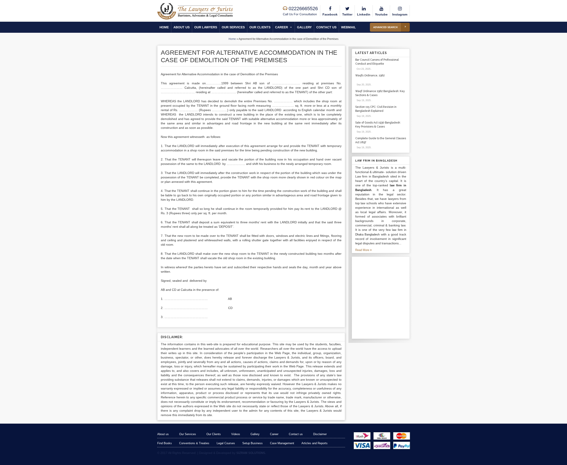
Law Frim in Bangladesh (376, 160)
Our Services (233, 27)
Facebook (330, 14)
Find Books (164, 443)
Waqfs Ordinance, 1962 (370, 75)
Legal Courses (226, 443)
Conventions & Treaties (194, 443)
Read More (362, 250)
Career (281, 27)
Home (164, 27)
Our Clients (259, 27)
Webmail (348, 27)
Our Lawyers (205, 27)
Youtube (381, 14)
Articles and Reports (314, 443)
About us (181, 27)
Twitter (347, 14)
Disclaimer (320, 434)
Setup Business (252, 443)
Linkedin (363, 14)
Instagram (399, 14)
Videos (235, 434)
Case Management (282, 443)
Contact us (326, 27)
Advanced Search (385, 27)
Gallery (304, 27)
